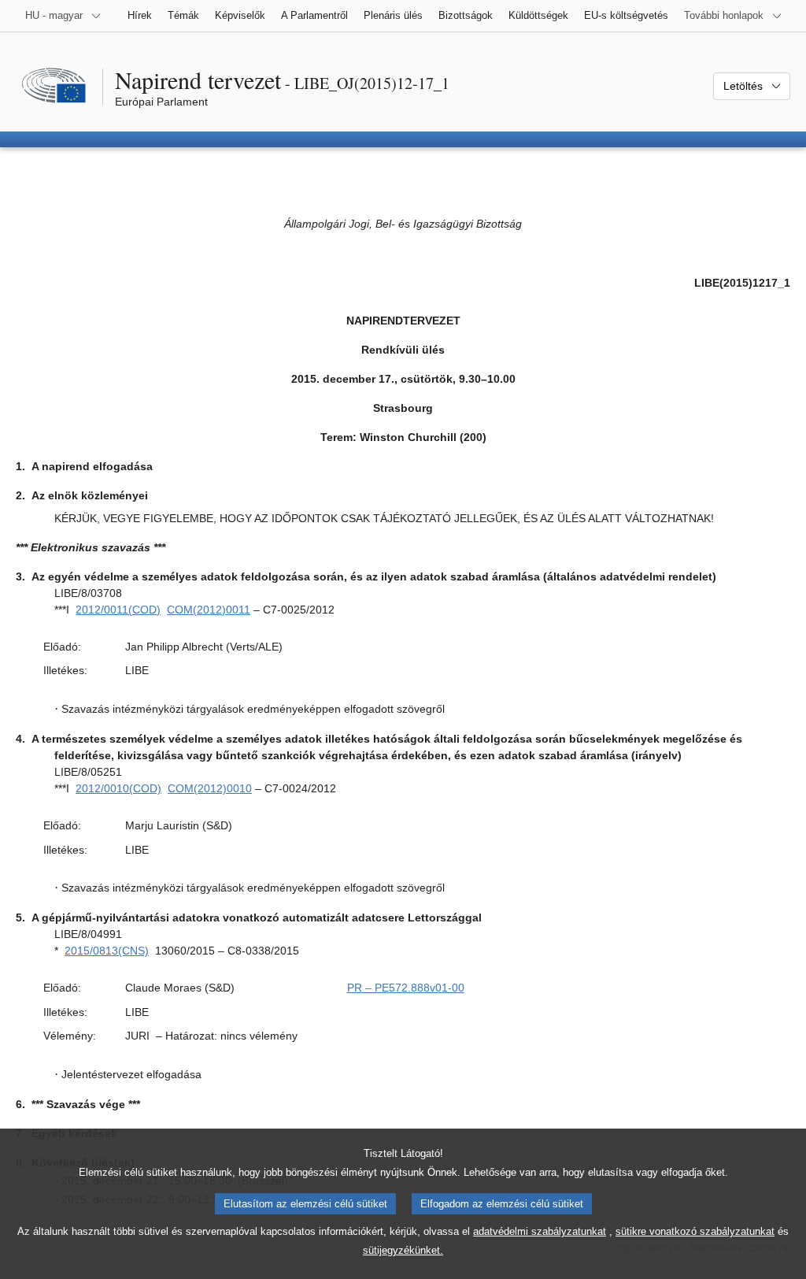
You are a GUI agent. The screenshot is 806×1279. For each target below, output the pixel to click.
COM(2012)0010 (210, 788)
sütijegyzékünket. (403, 1250)
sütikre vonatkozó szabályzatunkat (695, 1231)
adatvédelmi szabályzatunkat (539, 1231)
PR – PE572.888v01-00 (405, 987)
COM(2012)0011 (208, 609)
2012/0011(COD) (118, 609)
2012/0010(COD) (118, 788)
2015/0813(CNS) (107, 950)
